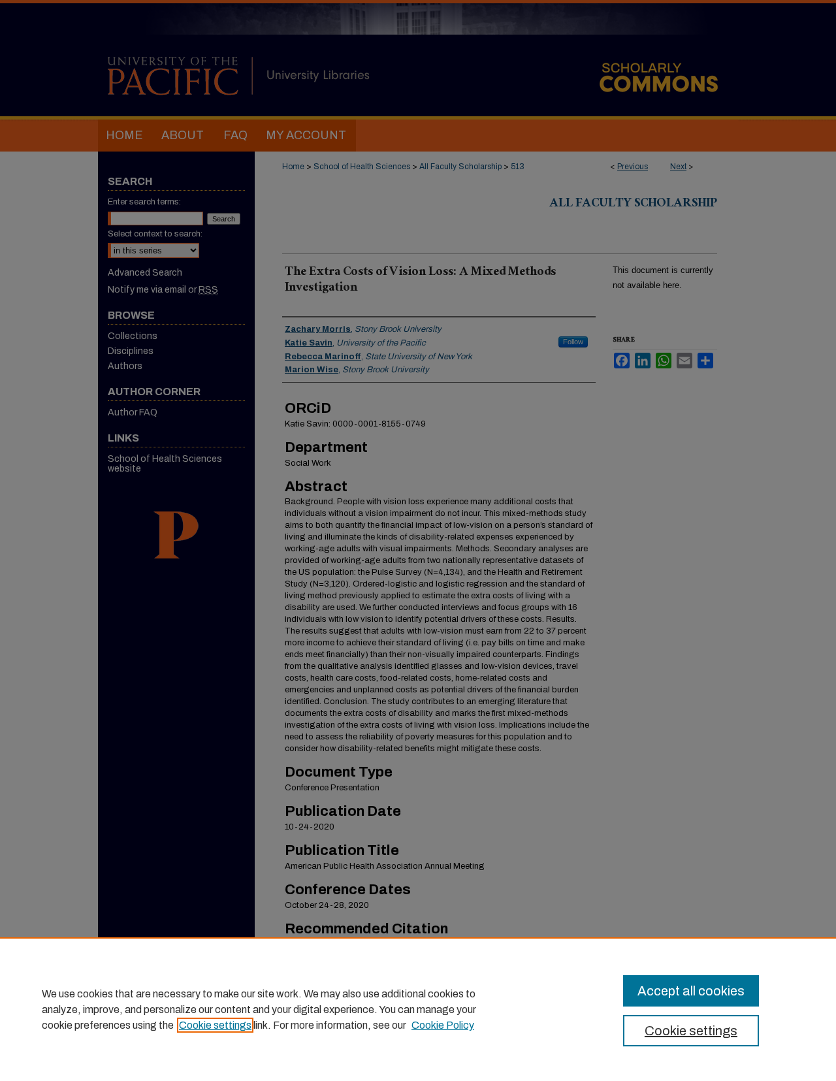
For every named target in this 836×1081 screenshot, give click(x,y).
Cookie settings (215, 1025)
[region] (418, 1009)
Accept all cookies (691, 991)
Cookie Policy (442, 1025)
